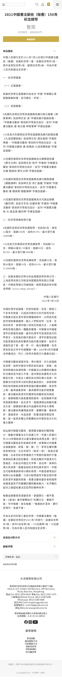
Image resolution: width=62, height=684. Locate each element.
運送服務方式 (31, 641)
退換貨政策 (31, 646)
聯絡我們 (31, 39)
